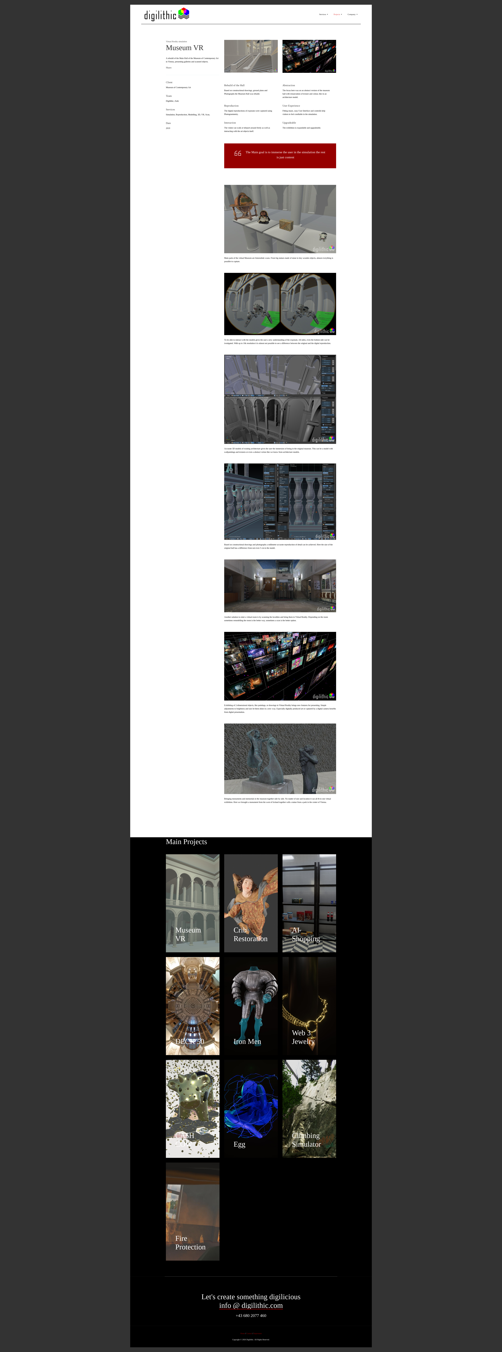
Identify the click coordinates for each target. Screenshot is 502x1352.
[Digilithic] (167, 14)
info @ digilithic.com (251, 1305)
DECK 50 (189, 1041)
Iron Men (247, 1041)
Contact (249, 1333)
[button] (324, 14)
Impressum (258, 1333)
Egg (239, 1144)
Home (242, 1333)
